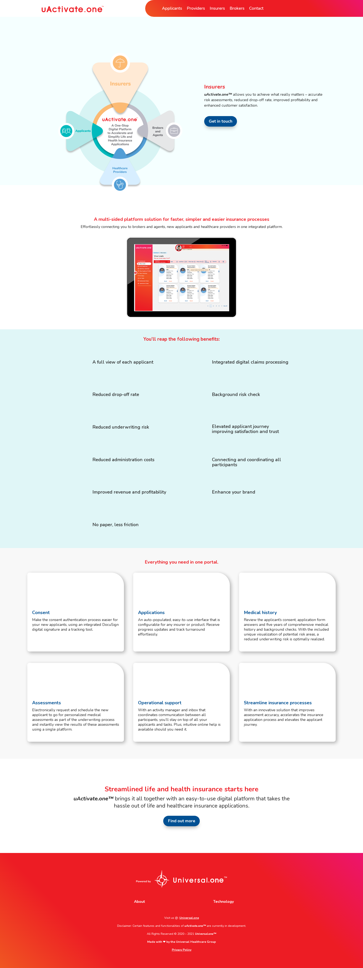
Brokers (237, 9)
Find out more (181, 821)
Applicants (172, 9)
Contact (256, 9)
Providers (196, 9)
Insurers (217, 9)
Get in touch (220, 121)
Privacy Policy (181, 950)
